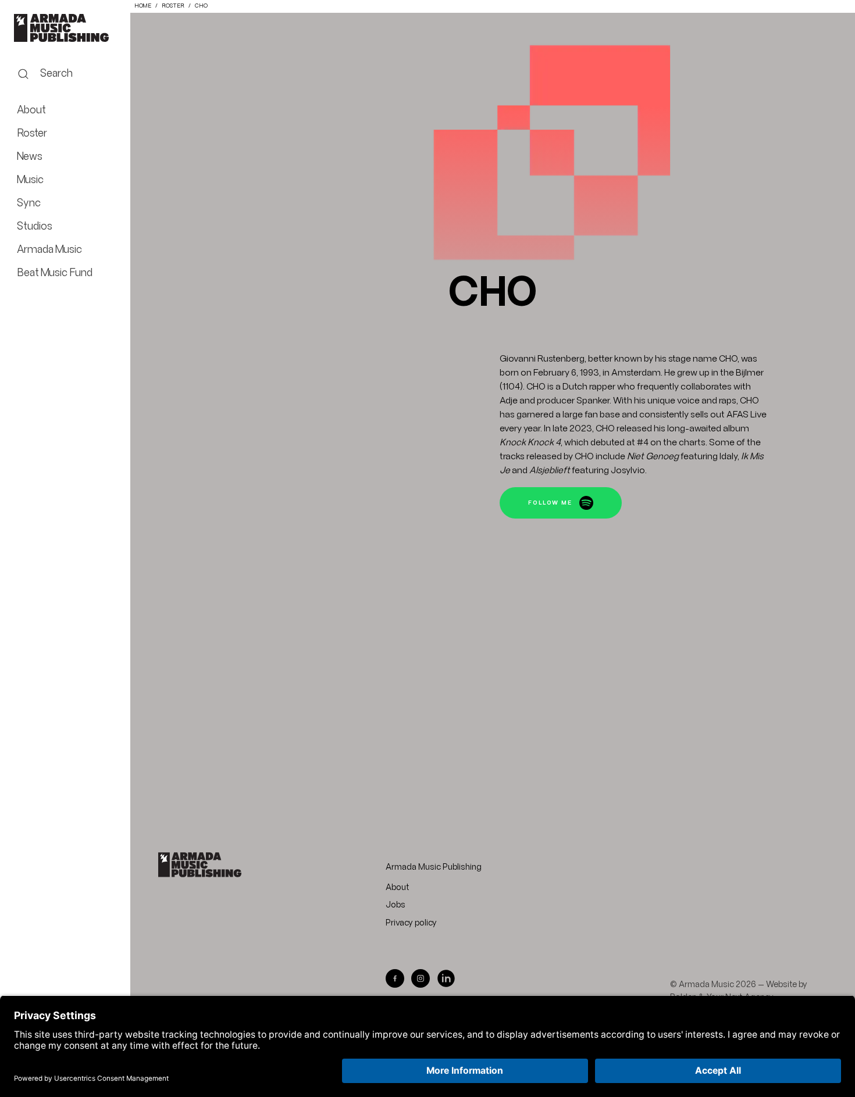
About (397, 887)
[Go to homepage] (199, 865)
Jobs (395, 905)
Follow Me (551, 503)
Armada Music (65, 28)
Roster (173, 6)
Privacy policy (411, 923)
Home (142, 6)
